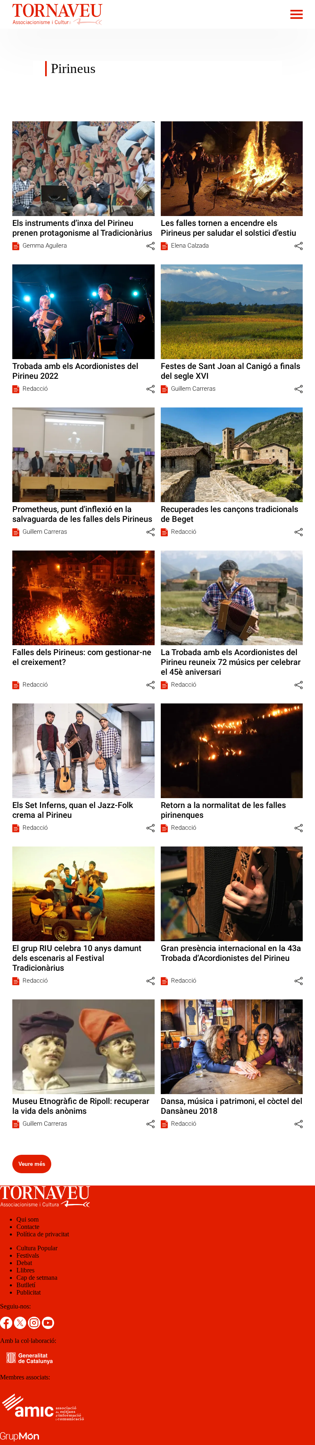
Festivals (27, 1255)
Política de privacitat (42, 1234)
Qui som (27, 1219)
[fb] (7, 1326)
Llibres (25, 1270)
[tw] (21, 1326)
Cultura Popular (36, 1248)
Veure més (31, 1164)
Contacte (27, 1226)
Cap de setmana (36, 1277)
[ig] (35, 1326)
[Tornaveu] (51, 26)
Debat (24, 1262)
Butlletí (25, 1284)
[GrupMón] (19, 1441)
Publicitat (28, 1292)
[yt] (48, 1326)
